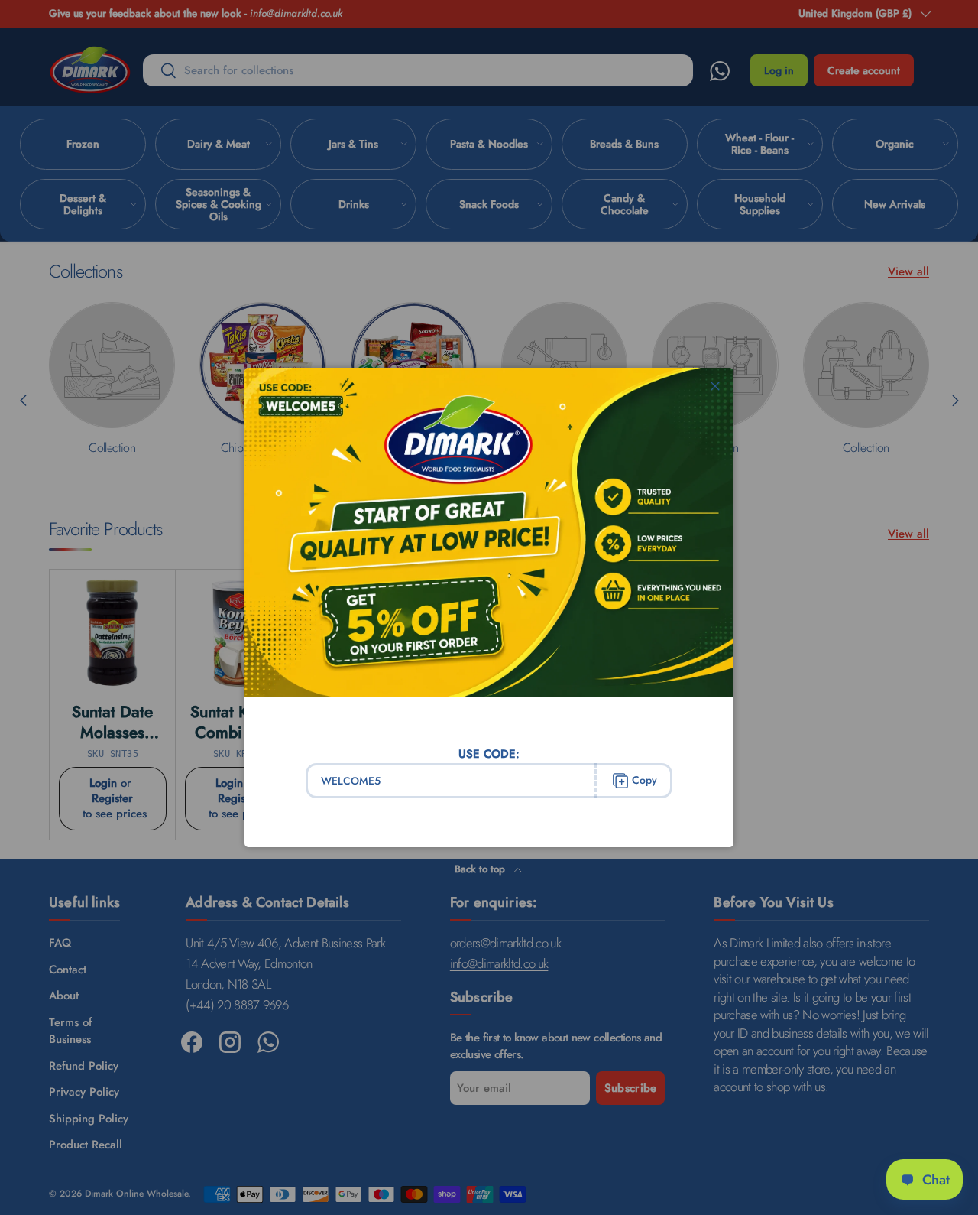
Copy (644, 780)
